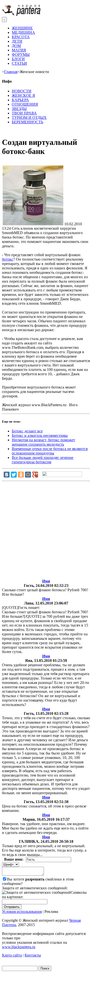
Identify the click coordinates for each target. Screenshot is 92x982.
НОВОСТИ (21, 91)
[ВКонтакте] (7, 475)
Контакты (33, 955)
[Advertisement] (46, 531)
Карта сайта (12, 955)
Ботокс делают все (27, 431)
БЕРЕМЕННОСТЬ (27, 122)
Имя (46, 581)
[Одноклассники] (21, 475)
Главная (10, 72)
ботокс (7, 259)
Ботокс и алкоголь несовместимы (40, 435)
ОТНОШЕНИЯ (25, 104)
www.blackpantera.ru (18, 947)
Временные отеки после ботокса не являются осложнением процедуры (50, 451)
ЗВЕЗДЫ (19, 109)
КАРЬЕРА (20, 100)
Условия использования (22, 911)
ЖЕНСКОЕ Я (23, 95)
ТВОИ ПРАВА (24, 113)
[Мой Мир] (28, 475)
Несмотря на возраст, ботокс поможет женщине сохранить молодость (43, 442)
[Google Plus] (35, 475)
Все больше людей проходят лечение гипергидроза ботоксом (42, 459)
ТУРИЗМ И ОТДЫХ (29, 117)
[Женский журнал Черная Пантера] (22, 15)
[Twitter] (14, 475)
